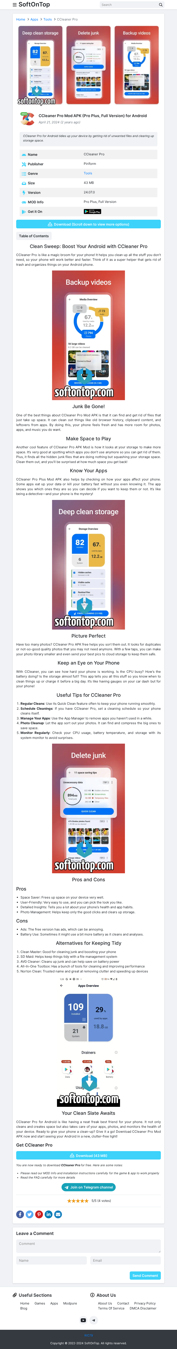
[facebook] (20, 1214)
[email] (58, 1214)
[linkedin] (48, 1214)
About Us (105, 1303)
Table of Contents (34, 236)
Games (40, 1303)
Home (20, 19)
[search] (160, 4)
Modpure (70, 1303)
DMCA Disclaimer (143, 1308)
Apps (34, 19)
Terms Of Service (111, 1308)
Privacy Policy (145, 1303)
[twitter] (29, 1214)
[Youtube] (83, 1320)
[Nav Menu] (15, 4)
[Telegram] (93, 1320)
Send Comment (145, 1275)
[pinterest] (39, 1214)
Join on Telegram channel (91, 1187)
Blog (23, 1308)
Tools (47, 19)
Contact (123, 1303)
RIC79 (88, 1335)
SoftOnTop (34, 4)
